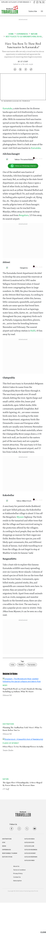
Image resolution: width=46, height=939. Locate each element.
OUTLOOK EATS (29, 879)
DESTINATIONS (7, 875)
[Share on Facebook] (26, 69)
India (12, 664)
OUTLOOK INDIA (29, 875)
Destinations (8, 741)
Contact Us (17, 913)
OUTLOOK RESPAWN (30, 893)
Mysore (20, 517)
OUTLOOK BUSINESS (30, 886)
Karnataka (7, 108)
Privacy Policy (18, 910)
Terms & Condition (19, 906)
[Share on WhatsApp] (15, 69)
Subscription (17, 917)
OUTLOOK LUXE (29, 882)
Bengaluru (24, 215)
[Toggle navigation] (42, 11)
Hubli (33, 330)
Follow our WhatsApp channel (25, 166)
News (5, 702)
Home (11, 34)
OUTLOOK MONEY (30, 889)
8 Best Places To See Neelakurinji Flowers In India (23, 783)
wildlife (21, 664)
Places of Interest (11, 779)
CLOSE (43, 932)
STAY (3, 879)
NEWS (4, 882)
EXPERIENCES (6, 886)
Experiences (22, 34)
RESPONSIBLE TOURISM (9, 889)
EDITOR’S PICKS (7, 893)
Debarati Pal (7, 712)
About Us (16, 902)
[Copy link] (31, 69)
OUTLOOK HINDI (29, 897)
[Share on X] (20, 69)
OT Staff (24, 61)
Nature (34, 34)
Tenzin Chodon (8, 786)
